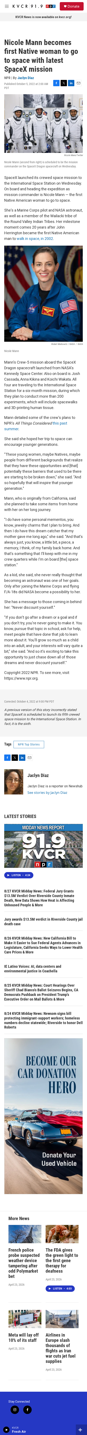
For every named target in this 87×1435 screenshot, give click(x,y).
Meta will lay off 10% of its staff (23, 1337)
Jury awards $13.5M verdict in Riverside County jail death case (43, 921)
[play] (6, 1430)
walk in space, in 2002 (35, 238)
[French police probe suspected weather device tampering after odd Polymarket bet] (24, 1234)
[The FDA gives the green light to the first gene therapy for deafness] (62, 1234)
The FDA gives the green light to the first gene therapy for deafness (62, 1260)
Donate (73, 6)
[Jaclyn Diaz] (13, 781)
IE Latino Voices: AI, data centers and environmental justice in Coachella (32, 968)
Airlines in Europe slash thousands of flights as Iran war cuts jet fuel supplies (61, 1348)
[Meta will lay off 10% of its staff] (24, 1319)
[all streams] (81, 1429)
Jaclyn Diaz (26, 78)
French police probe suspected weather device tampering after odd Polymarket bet (24, 1263)
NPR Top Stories (29, 744)
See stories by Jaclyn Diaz (47, 792)
